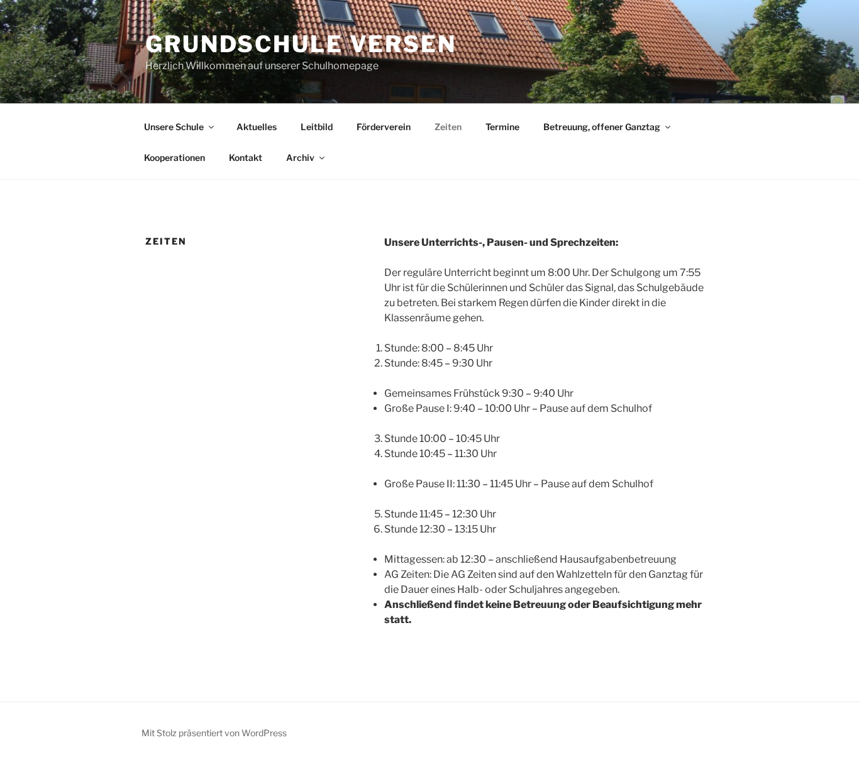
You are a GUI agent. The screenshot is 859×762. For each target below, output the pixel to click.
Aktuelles (256, 126)
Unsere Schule (174, 126)
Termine (502, 126)
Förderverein (384, 126)
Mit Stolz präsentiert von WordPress (214, 732)
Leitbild (317, 126)
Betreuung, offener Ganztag (601, 126)
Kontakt (245, 157)
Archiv (300, 157)
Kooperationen (174, 157)
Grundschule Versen (301, 44)
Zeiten (448, 126)
